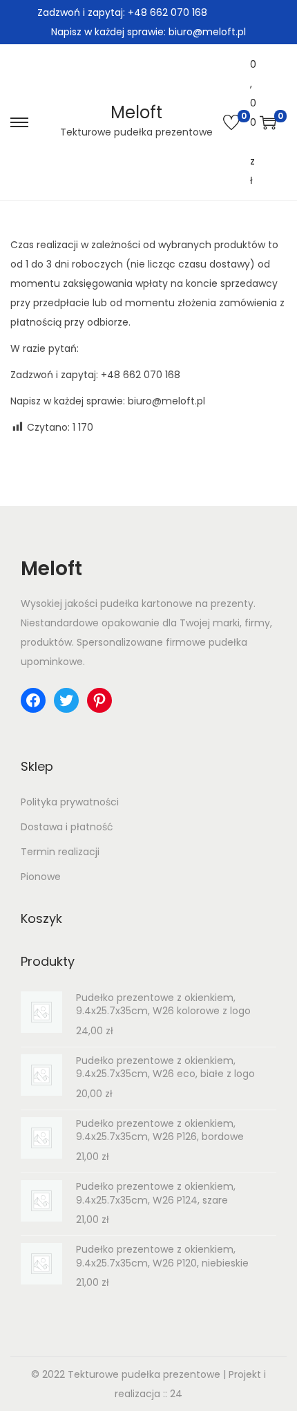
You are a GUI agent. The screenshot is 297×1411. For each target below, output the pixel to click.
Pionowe (41, 877)
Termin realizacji (60, 852)
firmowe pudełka (206, 642)
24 (176, 1394)
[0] (231, 122)
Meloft (136, 112)
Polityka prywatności (70, 802)
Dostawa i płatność (67, 827)
